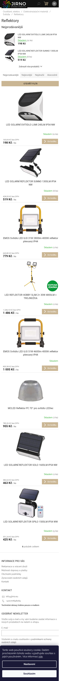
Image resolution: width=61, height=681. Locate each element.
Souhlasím (29, 673)
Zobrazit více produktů (29, 66)
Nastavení (29, 664)
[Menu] (54, 4)
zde (41, 656)
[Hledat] (39, 4)
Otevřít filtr (30, 83)
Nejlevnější (27, 75)
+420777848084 (13, 601)
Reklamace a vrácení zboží (14, 566)
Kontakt (5, 581)
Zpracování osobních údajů (14, 578)
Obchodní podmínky (11, 574)
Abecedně (52, 75)
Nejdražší (39, 75)
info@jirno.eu (12, 596)
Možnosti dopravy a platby (14, 570)
